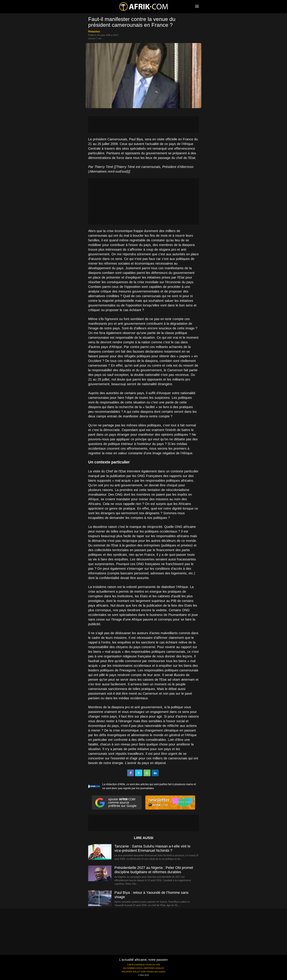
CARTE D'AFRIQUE (136, 965)
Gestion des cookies (156, 972)
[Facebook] (130, 773)
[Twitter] (138, 773)
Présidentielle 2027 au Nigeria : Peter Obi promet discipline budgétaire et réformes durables (153, 870)
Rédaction (94, 31)
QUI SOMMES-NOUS (132, 968)
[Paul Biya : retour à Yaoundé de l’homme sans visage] (99, 898)
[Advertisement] (143, 124)
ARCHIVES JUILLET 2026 (133, 972)
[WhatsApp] (147, 773)
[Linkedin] (155, 773)
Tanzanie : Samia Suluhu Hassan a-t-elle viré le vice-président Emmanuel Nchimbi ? (152, 848)
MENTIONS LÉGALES (154, 968)
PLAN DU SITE (153, 965)
